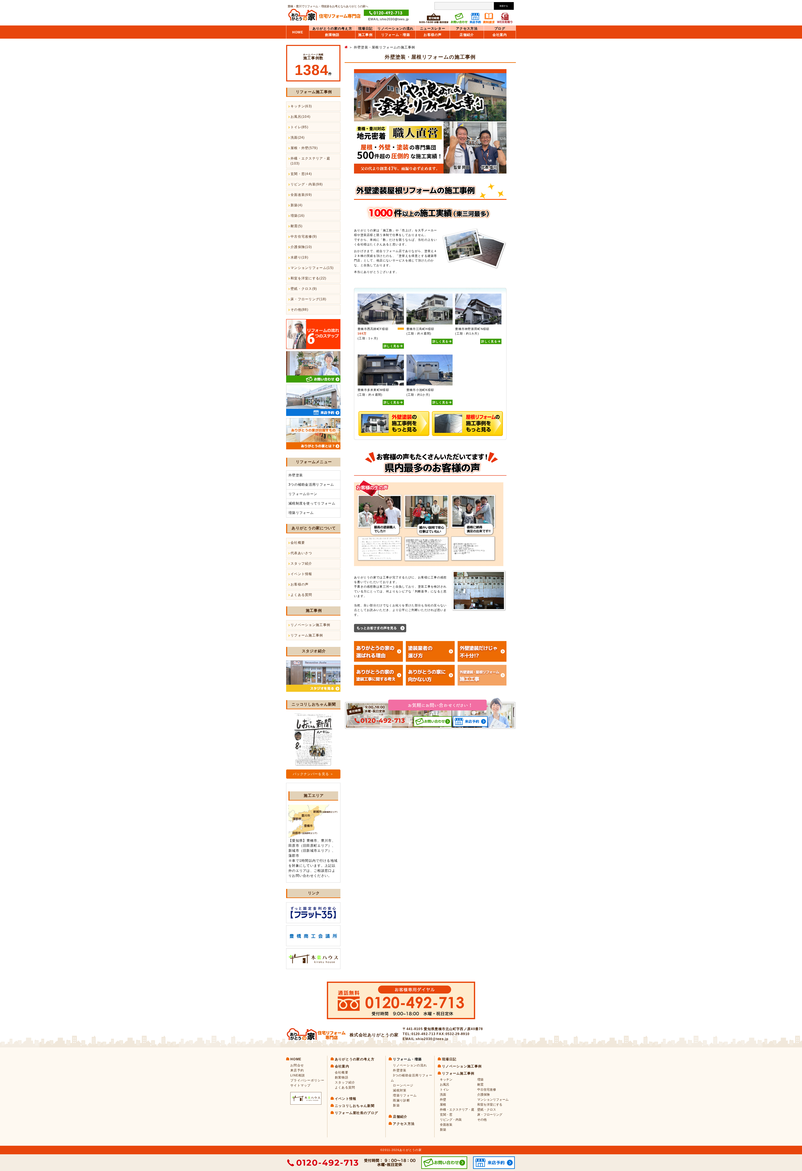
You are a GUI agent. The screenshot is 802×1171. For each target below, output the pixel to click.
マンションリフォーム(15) (312, 268)
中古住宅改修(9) (304, 236)
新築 (396, 1105)
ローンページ (403, 1085)
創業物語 (332, 35)
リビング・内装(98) (307, 184)
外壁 (443, 1099)
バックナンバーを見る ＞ (313, 774)
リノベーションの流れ (395, 28)
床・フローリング (489, 1114)
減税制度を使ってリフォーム (311, 503)
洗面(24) (298, 137)
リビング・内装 (451, 1119)
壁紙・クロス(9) (304, 288)
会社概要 (298, 542)
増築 (480, 1079)
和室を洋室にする (489, 1104)
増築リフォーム (301, 513)
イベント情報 (301, 574)
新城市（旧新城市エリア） (310, 850)
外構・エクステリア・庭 (457, 1109)
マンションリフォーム (493, 1099)
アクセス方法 (467, 28)
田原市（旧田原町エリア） (310, 845)
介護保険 (483, 1094)
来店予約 (297, 1070)
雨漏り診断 (401, 1100)
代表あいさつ (301, 553)
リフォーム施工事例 (307, 635)
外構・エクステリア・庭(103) (310, 161)
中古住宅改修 (486, 1089)
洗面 (443, 1094)
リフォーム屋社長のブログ (356, 1113)
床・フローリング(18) (308, 299)
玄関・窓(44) (301, 174)
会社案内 (499, 35)
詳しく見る (392, 346)
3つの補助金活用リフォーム (311, 484)
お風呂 (444, 1084)
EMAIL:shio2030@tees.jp (388, 19)
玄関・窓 (446, 1114)
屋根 (443, 1104)
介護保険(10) (301, 247)
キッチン (446, 1079)
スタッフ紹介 (301, 563)
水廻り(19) (299, 257)
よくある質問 (301, 595)
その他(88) (299, 309)
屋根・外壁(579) (304, 148)
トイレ (444, 1089)
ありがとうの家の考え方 (332, 28)
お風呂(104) (300, 116)
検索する (504, 6)
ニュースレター (432, 28)
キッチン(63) (301, 106)
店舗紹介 (466, 35)
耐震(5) (297, 226)
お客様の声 (300, 584)
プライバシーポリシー (307, 1080)
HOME (297, 32)
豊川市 (326, 840)
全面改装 (446, 1124)
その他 (482, 1119)
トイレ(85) (299, 127)
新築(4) (297, 205)
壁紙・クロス (486, 1109)
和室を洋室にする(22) (308, 278)
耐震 (480, 1084)
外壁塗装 (295, 475)
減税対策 (399, 1090)
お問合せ (297, 1065)
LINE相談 (297, 1075)
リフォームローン (302, 494)
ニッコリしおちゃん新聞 (354, 1106)
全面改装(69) (301, 194)
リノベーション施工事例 (310, 625)
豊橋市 (312, 840)
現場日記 (365, 28)
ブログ (499, 28)
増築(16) (298, 215)
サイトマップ (300, 1085)
